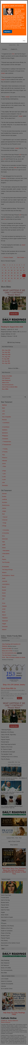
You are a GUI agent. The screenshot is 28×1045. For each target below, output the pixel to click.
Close (24, 40)
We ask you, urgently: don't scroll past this (13, 6)
